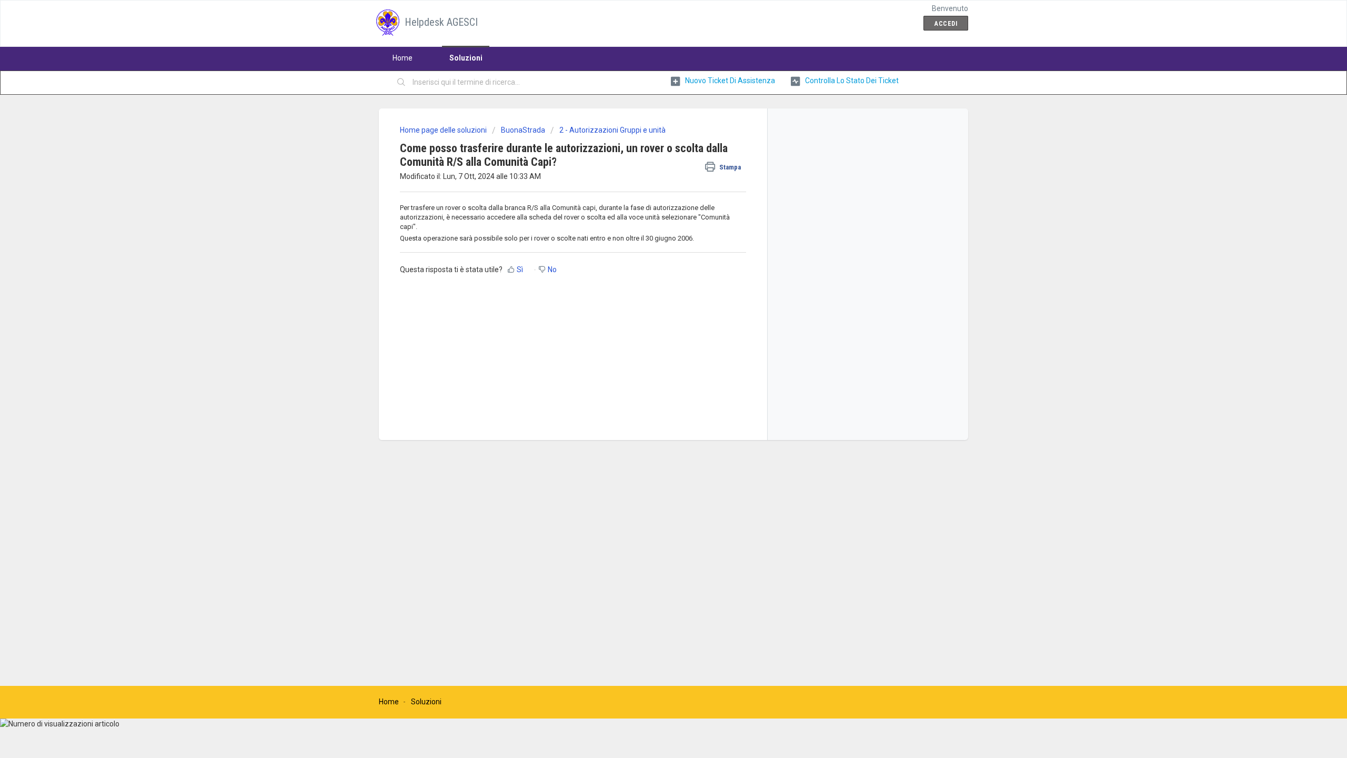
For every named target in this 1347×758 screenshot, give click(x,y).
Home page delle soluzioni (444, 130)
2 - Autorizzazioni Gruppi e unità (612, 130)
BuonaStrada (523, 130)
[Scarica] (654, 244)
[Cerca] (401, 82)
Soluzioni (465, 58)
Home (403, 58)
